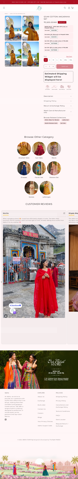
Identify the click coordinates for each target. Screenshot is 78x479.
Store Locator (61, 419)
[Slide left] (1, 282)
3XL (71, 60)
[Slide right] (76, 282)
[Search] (65, 8)
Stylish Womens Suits (51, 123)
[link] (34, 213)
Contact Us (42, 409)
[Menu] (4, 8)
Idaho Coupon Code (45, 425)
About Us (41, 396)
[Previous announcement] (4, 2)
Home (6, 13)
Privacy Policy (61, 400)
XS (46, 60)
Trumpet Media (55, 439)
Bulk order (41, 405)
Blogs (40, 417)
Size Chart (69, 56)
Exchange (41, 400)
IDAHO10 (54, 37)
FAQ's (58, 415)
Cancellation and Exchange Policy (62, 406)
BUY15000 (54, 50)
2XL (66, 60)
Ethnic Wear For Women (52, 120)
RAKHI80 (54, 30)
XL (61, 60)
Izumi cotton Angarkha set (17, 13)
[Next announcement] (74, 2)
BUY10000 (54, 43)
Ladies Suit (65, 120)
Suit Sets (63, 123)
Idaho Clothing (27, 439)
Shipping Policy (61, 396)
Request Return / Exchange (62, 425)
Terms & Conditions (63, 411)
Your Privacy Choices (45, 421)
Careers (40, 413)
